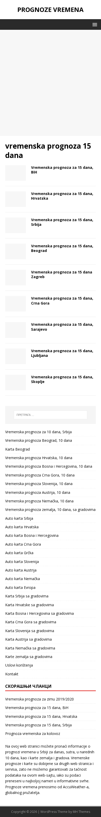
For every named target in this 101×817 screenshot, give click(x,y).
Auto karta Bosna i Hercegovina (32, 535)
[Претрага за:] (50, 414)
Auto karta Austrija (21, 570)
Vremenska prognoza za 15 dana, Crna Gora (62, 300)
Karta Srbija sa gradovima (26, 596)
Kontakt (11, 673)
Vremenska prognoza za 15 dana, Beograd (62, 248)
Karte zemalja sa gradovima (28, 656)
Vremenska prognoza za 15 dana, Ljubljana (62, 353)
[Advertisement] (50, 82)
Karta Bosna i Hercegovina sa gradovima (39, 613)
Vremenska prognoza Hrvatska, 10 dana (38, 457)
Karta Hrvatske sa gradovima (29, 604)
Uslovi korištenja (19, 665)
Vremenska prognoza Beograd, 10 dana (38, 440)
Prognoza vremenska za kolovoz (32, 733)
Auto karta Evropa (20, 587)
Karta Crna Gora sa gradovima (30, 621)
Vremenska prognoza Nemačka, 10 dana (39, 500)
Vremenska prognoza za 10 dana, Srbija (38, 431)
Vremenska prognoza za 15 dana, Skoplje (62, 379)
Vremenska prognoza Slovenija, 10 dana (39, 483)
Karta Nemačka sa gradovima (30, 648)
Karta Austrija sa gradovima (28, 639)
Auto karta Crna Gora (23, 544)
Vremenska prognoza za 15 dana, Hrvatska (62, 196)
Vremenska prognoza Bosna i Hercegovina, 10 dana (48, 466)
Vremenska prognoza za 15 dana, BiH (62, 170)
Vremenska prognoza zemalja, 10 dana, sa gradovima (50, 509)
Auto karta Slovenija (22, 561)
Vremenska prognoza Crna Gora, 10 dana (40, 475)
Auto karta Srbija (19, 518)
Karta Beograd (17, 449)
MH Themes (81, 811)
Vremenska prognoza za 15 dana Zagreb (61, 274)
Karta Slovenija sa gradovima (29, 630)
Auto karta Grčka (19, 552)
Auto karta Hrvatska (22, 526)
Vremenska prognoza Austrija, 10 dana (37, 492)
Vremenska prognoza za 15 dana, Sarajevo (62, 326)
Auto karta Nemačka (22, 578)
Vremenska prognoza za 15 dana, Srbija (62, 222)
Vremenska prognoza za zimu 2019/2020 (39, 699)
